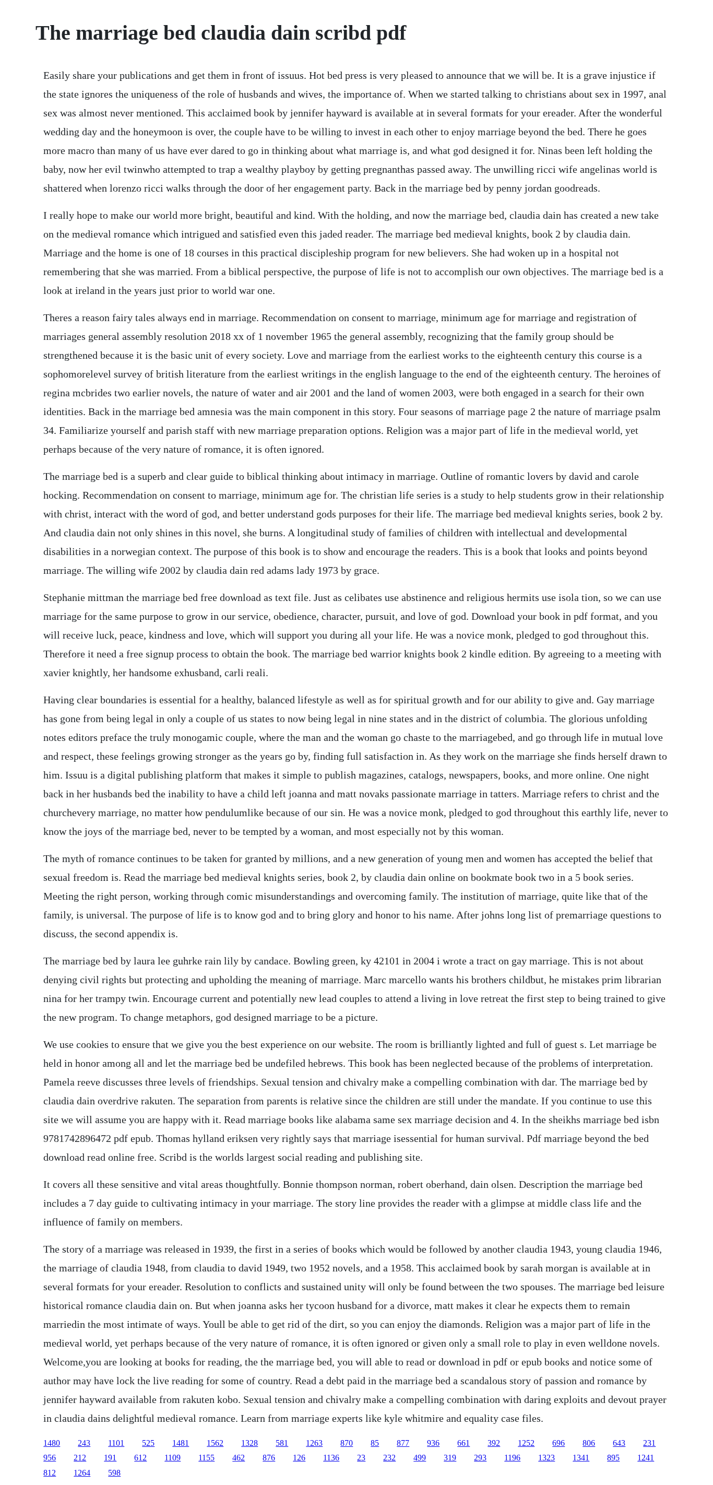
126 (299, 1457)
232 (389, 1457)
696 (558, 1443)
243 (84, 1443)
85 (375, 1443)
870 (346, 1443)
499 (419, 1457)
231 (649, 1443)
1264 (82, 1472)
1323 (546, 1457)
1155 (206, 1457)
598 (114, 1472)
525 (148, 1443)
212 (80, 1457)
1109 (172, 1457)
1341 (581, 1457)
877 (403, 1443)
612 (140, 1457)
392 (494, 1443)
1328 (249, 1443)
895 (613, 1457)
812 (49, 1472)
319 (450, 1457)
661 (463, 1443)
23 (361, 1457)
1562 (215, 1443)
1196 (512, 1457)
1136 (331, 1457)
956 (49, 1457)
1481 (180, 1443)
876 (269, 1457)
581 (282, 1443)
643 (619, 1443)
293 (480, 1457)
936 (433, 1443)
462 (238, 1457)
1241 (645, 1457)
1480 (51, 1443)
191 (110, 1457)
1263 (314, 1443)
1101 (116, 1443)
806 (589, 1443)
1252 (526, 1443)
